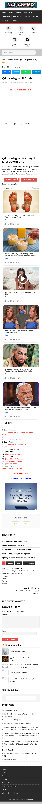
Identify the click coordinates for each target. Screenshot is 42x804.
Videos (35, 17)
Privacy (4, 779)
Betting (14, 21)
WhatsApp (26, 72)
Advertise (5, 776)
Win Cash (5, 21)
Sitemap (4, 790)
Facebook (6, 72)
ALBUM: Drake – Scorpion (18, 673)
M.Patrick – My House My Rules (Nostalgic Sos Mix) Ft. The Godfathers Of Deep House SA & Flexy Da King (20, 743)
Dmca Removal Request (9, 786)
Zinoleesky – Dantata (9, 759)
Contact (4, 772)
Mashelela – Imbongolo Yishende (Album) (17, 723)
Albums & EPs (13, 60)
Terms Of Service (7, 783)
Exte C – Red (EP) (8, 750)
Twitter (16, 72)
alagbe (10, 563)
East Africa (6, 17)
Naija (11, 12)
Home (4, 12)
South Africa (28, 12)
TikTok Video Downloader (10, 793)
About (4, 769)
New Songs (17, 17)
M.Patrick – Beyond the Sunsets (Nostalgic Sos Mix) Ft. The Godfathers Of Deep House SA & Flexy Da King (20, 735)
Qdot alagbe (29, 563)
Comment (5, 615)
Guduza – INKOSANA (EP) (11, 710)
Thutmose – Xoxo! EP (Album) (12, 720)
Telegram (36, 72)
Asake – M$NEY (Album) (17, 651)
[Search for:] (21, 698)
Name (4, 631)
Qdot (19, 563)
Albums (27, 17)
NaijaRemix (30, 799)
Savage (4, 83)
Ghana (18, 12)
